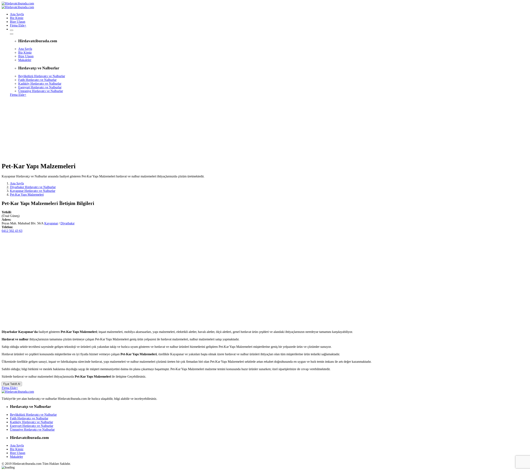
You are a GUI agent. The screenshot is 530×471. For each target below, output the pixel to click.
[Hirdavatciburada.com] (18, 391)
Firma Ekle (18, 25)
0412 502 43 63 (12, 230)
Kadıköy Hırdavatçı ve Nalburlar (39, 83)
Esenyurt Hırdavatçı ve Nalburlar (39, 87)
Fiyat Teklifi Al (11, 383)
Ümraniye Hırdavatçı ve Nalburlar (40, 91)
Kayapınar (51, 223)
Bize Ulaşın (17, 21)
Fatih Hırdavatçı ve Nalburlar (37, 80)
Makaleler (24, 60)
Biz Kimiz (16, 18)
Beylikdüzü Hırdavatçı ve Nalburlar (41, 76)
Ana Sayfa (17, 14)
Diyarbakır (67, 223)
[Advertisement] (265, 129)
